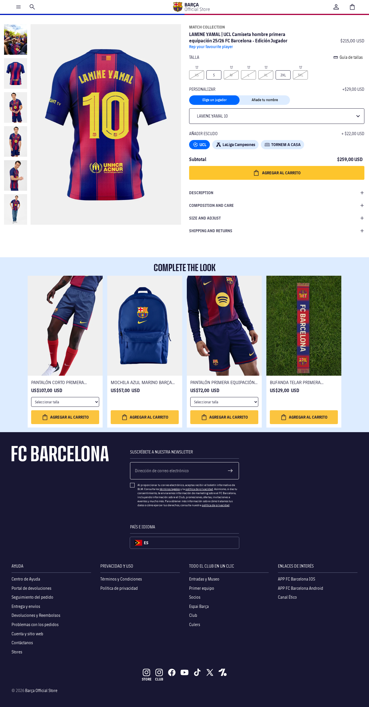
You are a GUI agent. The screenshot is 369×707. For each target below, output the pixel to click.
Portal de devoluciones (31, 587)
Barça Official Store (41, 690)
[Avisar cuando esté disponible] (197, 67)
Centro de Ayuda (26, 578)
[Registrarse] (230, 471)
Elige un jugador (214, 100)
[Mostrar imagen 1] (15, 39)
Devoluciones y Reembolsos (36, 615)
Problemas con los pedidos (35, 624)
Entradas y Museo (204, 578)
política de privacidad (199, 489)
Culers (194, 624)
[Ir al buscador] (32, 7)
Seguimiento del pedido (32, 597)
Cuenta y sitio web (27, 633)
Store (146, 679)
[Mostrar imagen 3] (15, 107)
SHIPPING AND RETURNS (210, 230)
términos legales (170, 489)
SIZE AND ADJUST (205, 217)
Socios (194, 597)
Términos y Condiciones (121, 578)
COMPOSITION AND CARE (211, 205)
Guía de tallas (351, 57)
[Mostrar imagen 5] (15, 175)
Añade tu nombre (265, 100)
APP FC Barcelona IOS (296, 578)
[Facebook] (171, 672)
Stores (17, 651)
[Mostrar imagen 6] (15, 209)
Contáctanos (22, 642)
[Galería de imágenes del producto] (106, 124)
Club (193, 615)
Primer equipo (201, 587)
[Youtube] (184, 672)
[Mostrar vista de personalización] (15, 73)
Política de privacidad (119, 587)
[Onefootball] (222, 672)
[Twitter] (209, 672)
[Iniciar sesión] (336, 6)
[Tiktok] (197, 672)
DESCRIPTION (201, 192)
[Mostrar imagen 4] (15, 141)
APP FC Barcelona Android (300, 587)
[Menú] (18, 7)
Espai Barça (199, 606)
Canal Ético (287, 597)
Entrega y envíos (26, 606)
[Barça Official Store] (191, 7)
